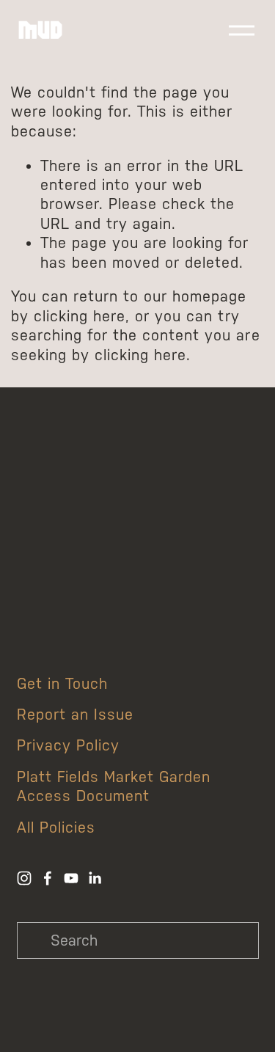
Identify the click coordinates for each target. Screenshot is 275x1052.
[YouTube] (71, 878)
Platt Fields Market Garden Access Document (113, 786)
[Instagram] (24, 878)
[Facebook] (47, 878)
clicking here (79, 316)
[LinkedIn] (94, 878)
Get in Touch (62, 684)
